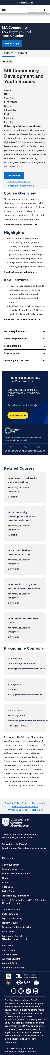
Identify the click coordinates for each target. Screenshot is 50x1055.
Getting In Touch (10, 864)
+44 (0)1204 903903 (18, 725)
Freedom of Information (25, 806)
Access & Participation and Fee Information (24, 900)
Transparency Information (15, 895)
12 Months (13, 534)
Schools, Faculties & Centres (16, 873)
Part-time (9, 118)
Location (8, 122)
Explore (7, 858)
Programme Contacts (24, 648)
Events (5, 882)
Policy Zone (8, 891)
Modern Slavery (10, 922)
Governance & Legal (12, 869)
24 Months (13, 568)
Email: (24, 848)
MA (5, 94)
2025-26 (8, 53)
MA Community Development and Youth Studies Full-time (23, 516)
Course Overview (20, 193)
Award (7, 90)
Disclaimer (37, 809)
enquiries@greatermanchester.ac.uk (28, 720)
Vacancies (7, 887)
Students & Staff (14, 939)
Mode (7, 114)
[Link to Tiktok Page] (29, 992)
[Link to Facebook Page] (14, 992)
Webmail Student (11, 958)
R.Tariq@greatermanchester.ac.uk (26, 668)
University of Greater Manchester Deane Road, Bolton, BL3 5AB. (19, 836)
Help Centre (8, 931)
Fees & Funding (12, 345)
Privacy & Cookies (17, 809)
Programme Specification (20, 185)
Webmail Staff (9, 963)
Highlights (14, 232)
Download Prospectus (18, 181)
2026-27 (22, 53)
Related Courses (19, 468)
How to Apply (12, 43)
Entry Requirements (15, 331)
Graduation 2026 (25, 2)
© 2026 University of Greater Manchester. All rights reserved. (20, 1050)
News (5, 878)
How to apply (11, 353)
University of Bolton (18, 715)
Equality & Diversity (12, 918)
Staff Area (7, 945)
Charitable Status (11, 909)
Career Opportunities (16, 338)
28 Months (13, 636)
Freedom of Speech (12, 936)
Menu (9, 61)
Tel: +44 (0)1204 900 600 (14, 844)
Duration (8, 106)
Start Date (9, 98)
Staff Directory (9, 950)
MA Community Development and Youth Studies (16, 31)
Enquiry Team (15, 710)
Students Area (9, 954)
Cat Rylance (14, 684)
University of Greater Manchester (22, 126)
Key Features (16, 280)
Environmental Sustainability (16, 927)
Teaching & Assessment (17, 360)
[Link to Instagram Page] (21, 992)
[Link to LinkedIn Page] (36, 992)
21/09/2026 (10, 102)
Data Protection (10, 914)
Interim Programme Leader (22, 663)
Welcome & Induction (13, 967)
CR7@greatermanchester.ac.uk (25, 694)
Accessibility (38, 803)
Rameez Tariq (15, 658)
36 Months (13, 496)
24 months (10, 110)
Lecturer (12, 689)
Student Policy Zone (16, 803)
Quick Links (11, 903)
